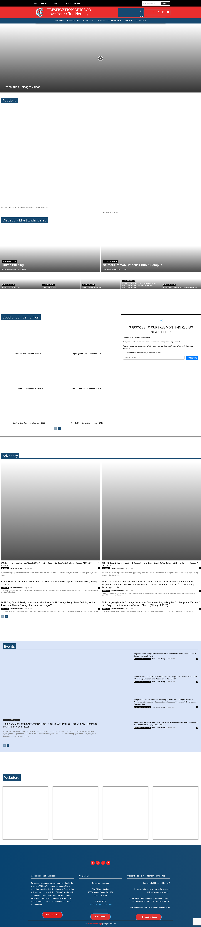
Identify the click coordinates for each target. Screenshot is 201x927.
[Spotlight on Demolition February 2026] (29, 406)
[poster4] (125, 813)
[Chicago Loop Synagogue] (20, 280)
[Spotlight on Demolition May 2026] (87, 337)
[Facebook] (154, 12)
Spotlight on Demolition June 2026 (29, 354)
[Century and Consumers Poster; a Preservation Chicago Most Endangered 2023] (175, 813)
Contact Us (84, 876)
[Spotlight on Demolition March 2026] (87, 372)
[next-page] (59, 428)
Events (9, 646)
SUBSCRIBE (192, 358)
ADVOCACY (5, 568)
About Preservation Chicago (43, 876)
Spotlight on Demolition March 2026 (87, 388)
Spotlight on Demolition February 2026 (29, 423)
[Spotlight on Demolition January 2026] (87, 406)
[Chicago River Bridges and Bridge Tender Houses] (181, 280)
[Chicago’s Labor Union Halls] (100, 280)
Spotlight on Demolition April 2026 (29, 388)
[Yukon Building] (50, 250)
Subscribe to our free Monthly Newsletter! (146, 876)
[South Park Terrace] (60, 280)
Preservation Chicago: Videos (21, 87)
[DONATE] (140, 11)
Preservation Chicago (16, 568)
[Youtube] (108, 863)
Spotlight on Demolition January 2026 (87, 423)
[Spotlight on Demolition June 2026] (29, 337)
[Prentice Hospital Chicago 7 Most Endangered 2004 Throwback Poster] (25, 813)
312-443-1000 (100, 901)
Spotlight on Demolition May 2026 (87, 354)
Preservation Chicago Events (11, 720)
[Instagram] (163, 12)
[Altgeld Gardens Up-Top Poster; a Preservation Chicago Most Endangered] (75, 813)
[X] (103, 863)
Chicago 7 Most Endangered (25, 220)
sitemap (100, 911)
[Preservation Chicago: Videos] (100, 58)
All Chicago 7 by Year (9, 261)
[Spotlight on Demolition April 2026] (29, 372)
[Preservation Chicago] (65, 12)
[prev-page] (55, 428)
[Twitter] (158, 12)
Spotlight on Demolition (21, 317)
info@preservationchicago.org (100, 904)
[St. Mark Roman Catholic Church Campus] (151, 250)
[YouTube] (168, 12)
